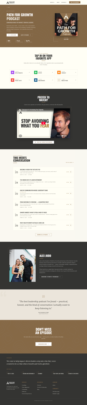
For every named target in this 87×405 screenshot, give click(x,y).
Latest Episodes (25, 35)
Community (24, 389)
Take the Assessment (75, 2)
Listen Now (13, 35)
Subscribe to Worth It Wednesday (50, 276)
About (58, 2)
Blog (38, 389)
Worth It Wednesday (42, 387)
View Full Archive (69, 162)
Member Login (56, 393)
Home (9, 7)
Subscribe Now (42, 344)
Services (52, 2)
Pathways (24, 391)
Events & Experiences (27, 393)
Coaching (24, 385)
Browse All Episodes (42, 234)
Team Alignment (25, 387)
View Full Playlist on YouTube (44, 142)
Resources (63, 2)
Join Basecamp (56, 391)
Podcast (39, 385)
